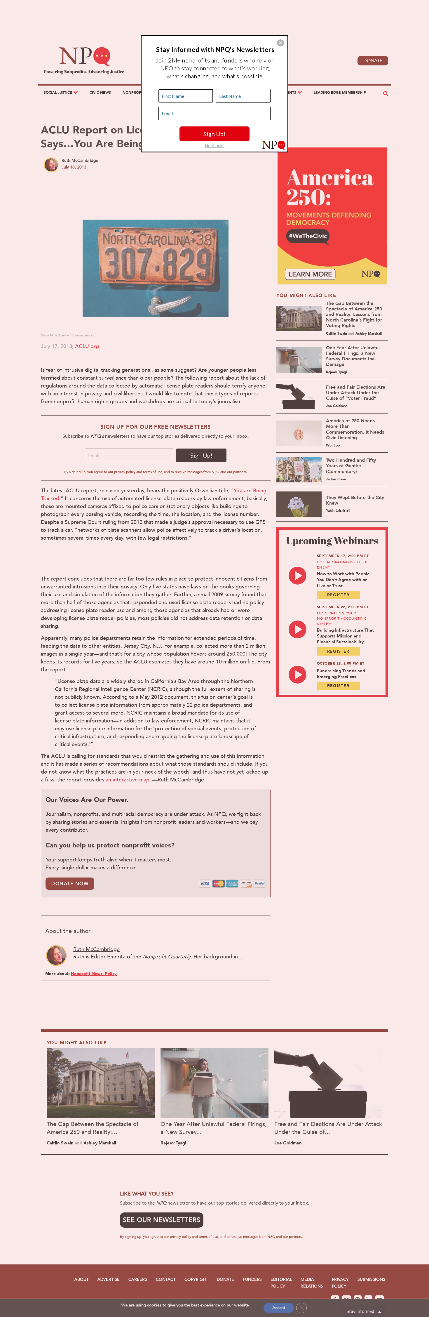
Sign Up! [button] (214, 133)
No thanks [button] (214, 145)
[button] (280, 42)
